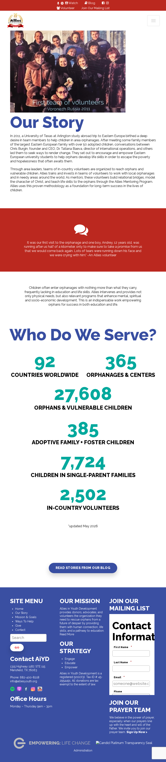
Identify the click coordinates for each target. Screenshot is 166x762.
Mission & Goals (25, 617)
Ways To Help (24, 621)
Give (18, 625)
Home (19, 608)
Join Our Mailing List (95, 8)
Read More (67, 634)
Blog (91, 3)
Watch (73, 3)
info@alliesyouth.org (23, 681)
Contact (20, 629)
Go (17, 647)
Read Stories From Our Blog (83, 568)
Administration (83, 750)
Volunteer (67, 8)
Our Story (21, 612)
